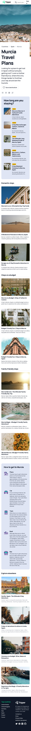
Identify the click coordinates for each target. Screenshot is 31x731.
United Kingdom (5, 706)
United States (5, 704)
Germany (3, 709)
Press (17, 716)
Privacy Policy (19, 718)
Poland (3, 715)
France (3, 717)
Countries (5, 47)
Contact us (19, 714)
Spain (12, 47)
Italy (2, 711)
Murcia (19, 47)
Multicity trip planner (21, 720)
